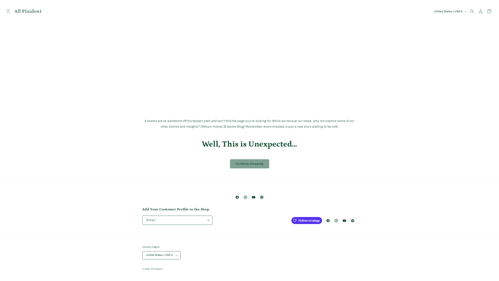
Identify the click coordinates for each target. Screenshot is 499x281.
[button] (8, 11)
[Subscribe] (208, 220)
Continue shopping (249, 163)
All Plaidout (157, 269)
